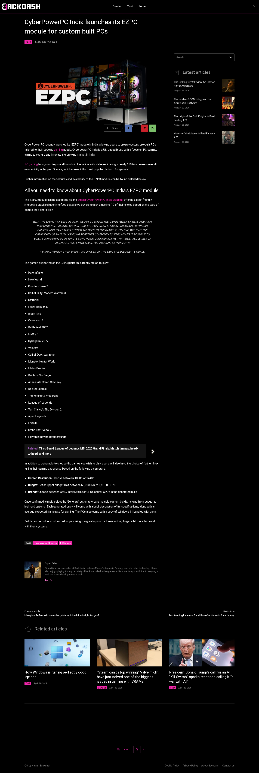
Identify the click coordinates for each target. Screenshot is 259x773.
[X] (254, 7)
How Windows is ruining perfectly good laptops (55, 675)
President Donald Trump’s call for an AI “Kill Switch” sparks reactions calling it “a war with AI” (201, 677)
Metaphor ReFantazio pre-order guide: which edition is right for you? (61, 615)
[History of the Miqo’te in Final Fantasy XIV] (228, 137)
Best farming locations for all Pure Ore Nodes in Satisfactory (202, 615)
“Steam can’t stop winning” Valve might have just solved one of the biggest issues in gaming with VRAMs (128, 677)
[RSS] (118, 749)
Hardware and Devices (46, 543)
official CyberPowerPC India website (100, 200)
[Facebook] (128, 128)
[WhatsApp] (152, 128)
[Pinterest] (144, 128)
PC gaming (31, 164)
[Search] (231, 57)
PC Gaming (65, 543)
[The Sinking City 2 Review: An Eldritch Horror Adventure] (228, 85)
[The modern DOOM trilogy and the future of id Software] (228, 102)
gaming (58, 150)
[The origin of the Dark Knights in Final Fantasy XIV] (228, 120)
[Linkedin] (46, 579)
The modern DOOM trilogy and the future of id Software (192, 101)
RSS (126, 749)
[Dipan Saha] (32, 571)
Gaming (102, 687)
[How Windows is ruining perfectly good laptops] (57, 652)
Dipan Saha (51, 563)
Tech (28, 41)
